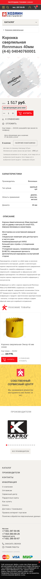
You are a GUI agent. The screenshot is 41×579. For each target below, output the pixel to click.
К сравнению (24, 358)
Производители (11, 473)
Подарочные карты (10, 498)
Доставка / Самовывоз (12, 509)
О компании (7, 487)
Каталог (6, 468)
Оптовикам (7, 490)
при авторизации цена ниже (14, 108)
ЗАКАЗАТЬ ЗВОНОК (13, 544)
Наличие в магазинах (25, 143)
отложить (11, 124)
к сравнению (12, 119)
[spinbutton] (8, 113)
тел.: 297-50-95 (18, 7)
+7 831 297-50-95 (11, 531)
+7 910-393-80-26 (11, 534)
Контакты (7, 477)
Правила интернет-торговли (14, 513)
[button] (13, 113)
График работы (12, 547)
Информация (9, 482)
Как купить (7, 501)
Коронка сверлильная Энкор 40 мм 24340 (17, 345)
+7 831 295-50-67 (11, 538)
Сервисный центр (9, 494)
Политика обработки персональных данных (21, 516)
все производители (20, 451)
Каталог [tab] (9, 22)
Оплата (5, 505)
